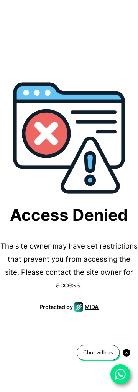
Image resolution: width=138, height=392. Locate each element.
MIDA (92, 307)
